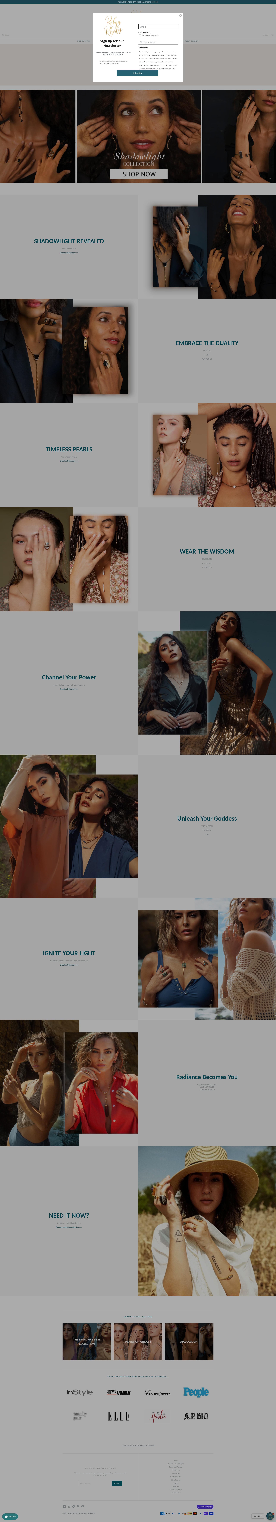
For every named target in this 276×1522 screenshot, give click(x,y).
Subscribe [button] (137, 73)
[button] (180, 15)
